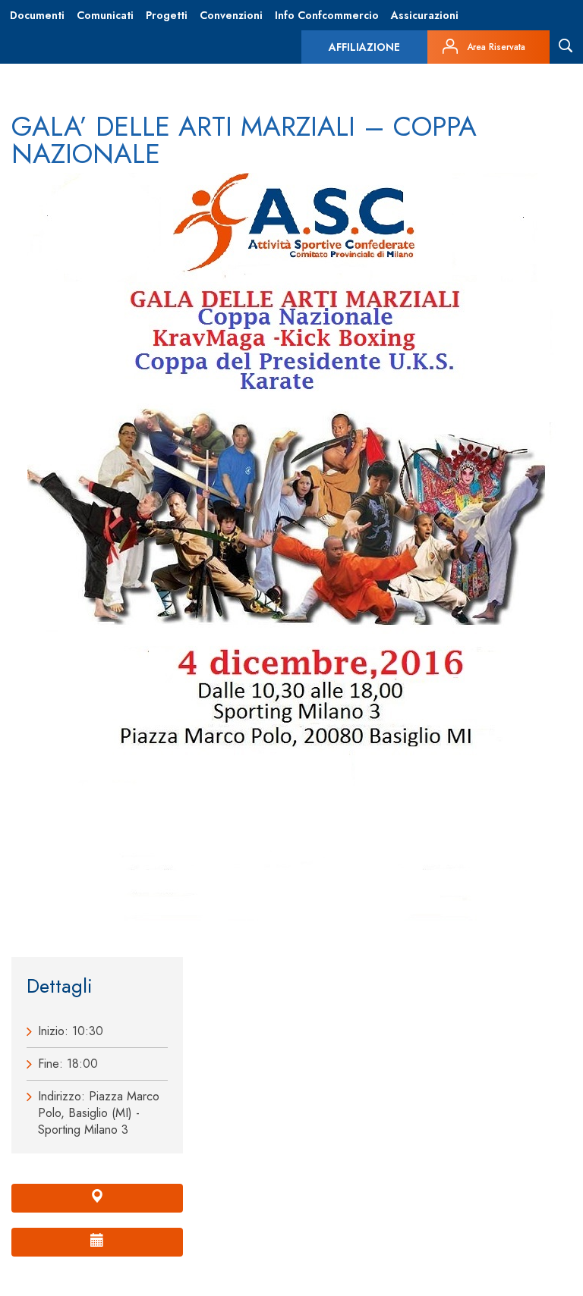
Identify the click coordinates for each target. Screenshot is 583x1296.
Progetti (167, 15)
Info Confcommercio (327, 15)
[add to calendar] (97, 1242)
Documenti (37, 15)
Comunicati (105, 15)
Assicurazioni (425, 15)
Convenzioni (231, 15)
